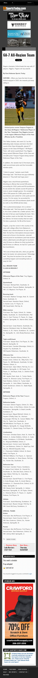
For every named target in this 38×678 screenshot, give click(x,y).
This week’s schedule (10, 560)
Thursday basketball (24, 548)
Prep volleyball (7, 564)
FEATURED (12, 669)
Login (30, 574)
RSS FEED (6, 675)
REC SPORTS (13, 672)
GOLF (5, 672)
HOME (5, 669)
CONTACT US (23, 672)
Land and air (8, 567)
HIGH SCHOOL (22, 669)
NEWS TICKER (11, 539)
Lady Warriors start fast (9, 548)
